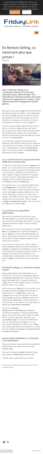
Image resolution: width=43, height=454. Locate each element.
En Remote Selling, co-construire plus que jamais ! (19, 52)
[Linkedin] (8, 442)
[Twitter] (4, 442)
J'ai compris (15, 12)
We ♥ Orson (37, 451)
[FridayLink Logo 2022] (21, 23)
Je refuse (27, 12)
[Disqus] (21, 398)
